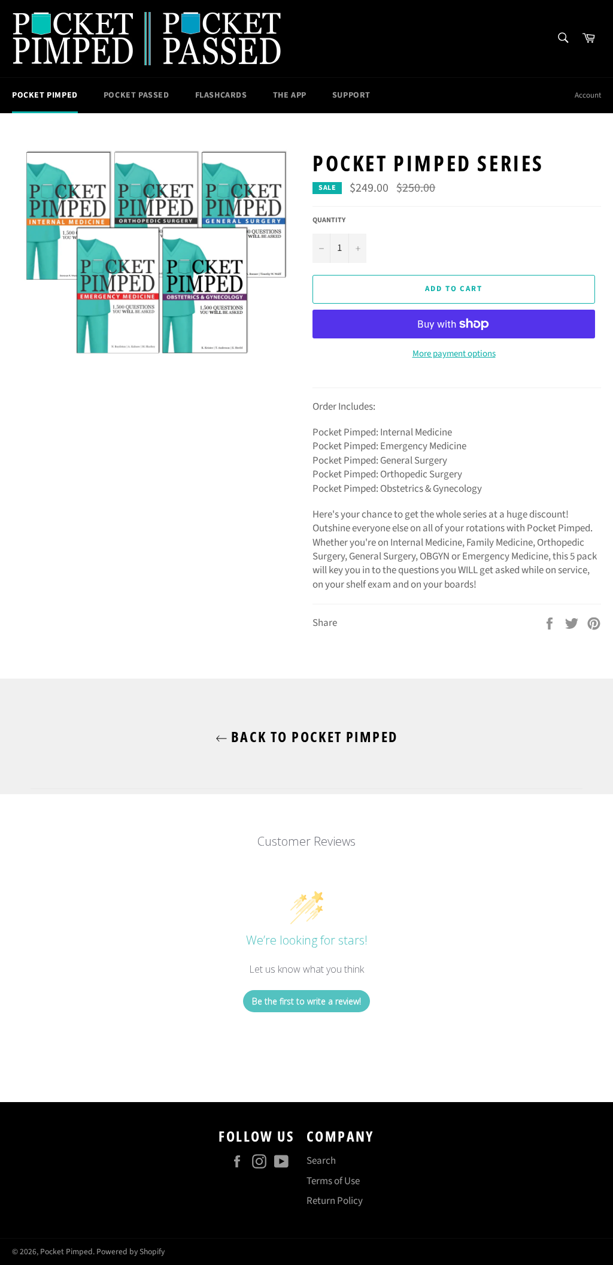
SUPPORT (351, 95)
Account (588, 95)
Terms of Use (333, 1181)
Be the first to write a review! (306, 1001)
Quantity (328, 220)
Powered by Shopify (130, 1251)
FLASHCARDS (221, 95)
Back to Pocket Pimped (312, 736)
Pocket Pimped (66, 1251)
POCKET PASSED (136, 95)
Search (321, 1161)
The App (289, 95)
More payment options (454, 354)
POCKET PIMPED (45, 95)
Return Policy (334, 1201)
